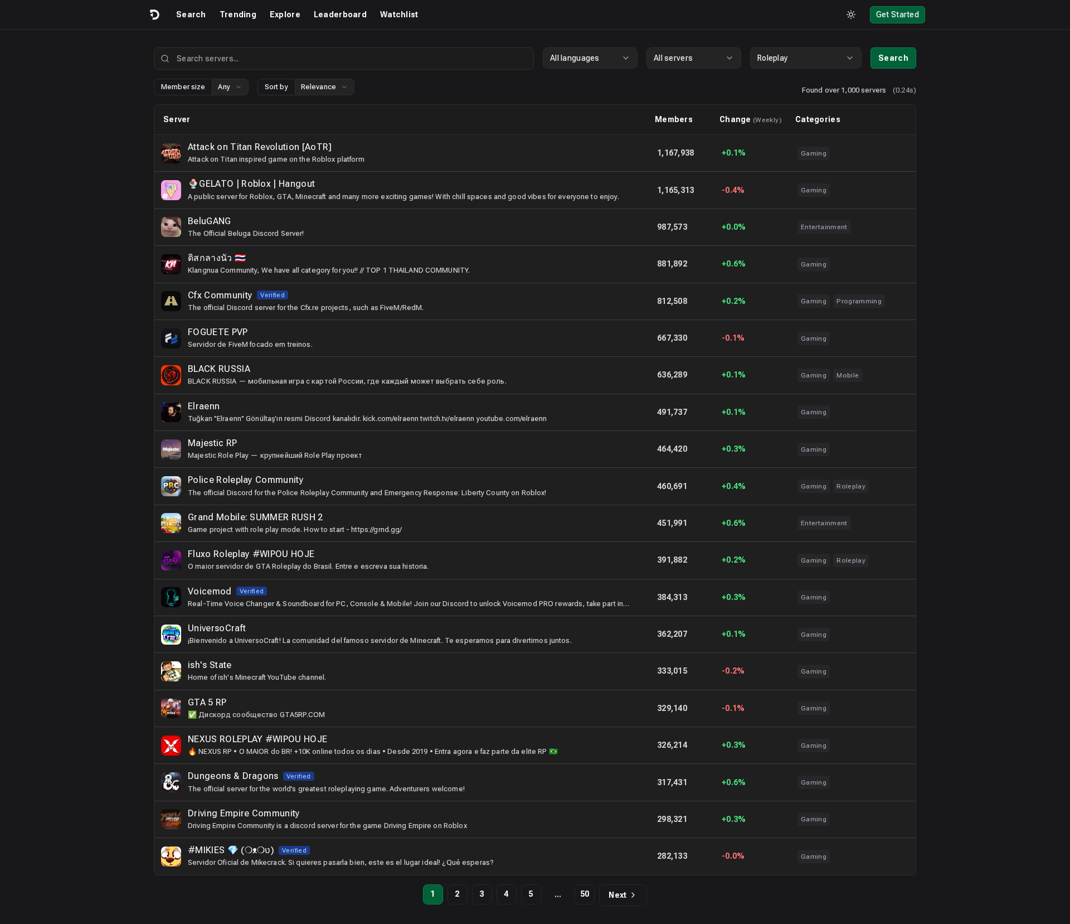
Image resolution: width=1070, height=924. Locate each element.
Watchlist (399, 14)
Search (191, 14)
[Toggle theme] (851, 14)
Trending (238, 14)
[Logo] (154, 14)
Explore (285, 14)
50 (585, 893)
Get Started (897, 14)
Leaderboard (340, 14)
